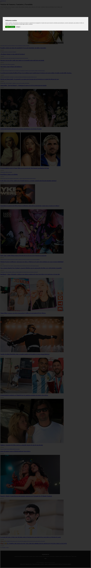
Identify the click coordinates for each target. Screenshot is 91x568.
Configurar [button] (18, 26)
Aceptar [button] (7, 26)
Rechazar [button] (12, 26)
